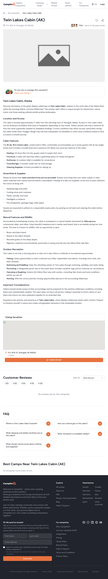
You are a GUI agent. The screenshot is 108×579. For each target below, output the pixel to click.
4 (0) (32, 383)
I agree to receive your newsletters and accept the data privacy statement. (27, 550)
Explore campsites (20, 4)
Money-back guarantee (66, 498)
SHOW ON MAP (56, 360)
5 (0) (40, 383)
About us (60, 491)
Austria (86, 487)
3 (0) (23, 383)
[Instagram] (88, 522)
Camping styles (40, 4)
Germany (86, 494)
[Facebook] (84, 522)
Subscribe (27, 558)
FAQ (57, 494)
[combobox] (93, 378)
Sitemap (95, 572)
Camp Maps (61, 541)
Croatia (98, 487)
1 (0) (6, 383)
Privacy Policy (62, 556)
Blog (58, 502)
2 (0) (15, 383)
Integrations (61, 534)
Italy (96, 494)
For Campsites (84, 4)
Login (102, 4)
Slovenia (98, 498)
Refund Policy (62, 545)
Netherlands (88, 498)
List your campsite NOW (66, 530)
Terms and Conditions (65, 552)
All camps (60, 487)
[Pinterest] (96, 522)
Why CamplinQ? (63, 526)
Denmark (86, 491)
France (98, 491)
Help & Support (62, 505)
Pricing (59, 538)
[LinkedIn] (92, 522)
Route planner (68, 4)
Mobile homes (54, 4)
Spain (85, 502)
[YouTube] (100, 522)
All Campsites (13, 13)
